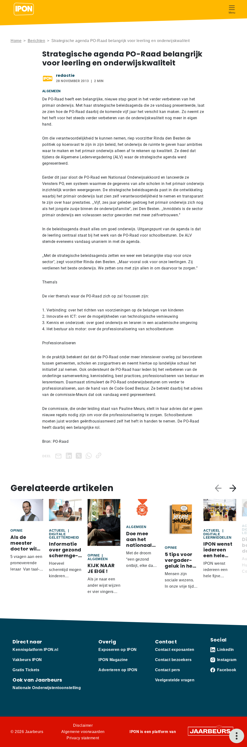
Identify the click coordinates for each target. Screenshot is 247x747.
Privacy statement (83, 738)
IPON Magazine (113, 660)
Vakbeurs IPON (27, 660)
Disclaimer (83, 725)
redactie (65, 75)
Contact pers (167, 670)
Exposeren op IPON (117, 650)
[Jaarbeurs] (210, 731)
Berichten (36, 41)
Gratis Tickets (26, 670)
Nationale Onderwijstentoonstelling (47, 688)
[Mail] (59, 456)
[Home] (24, 9)
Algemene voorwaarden (83, 732)
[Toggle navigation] (231, 9)
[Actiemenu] (236, 736)
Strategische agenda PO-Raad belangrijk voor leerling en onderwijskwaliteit (120, 41)
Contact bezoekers (173, 660)
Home (16, 41)
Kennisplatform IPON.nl (35, 650)
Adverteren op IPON (117, 670)
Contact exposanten (174, 650)
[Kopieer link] (99, 455)
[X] (80, 455)
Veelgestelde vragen (175, 680)
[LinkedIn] (70, 455)
